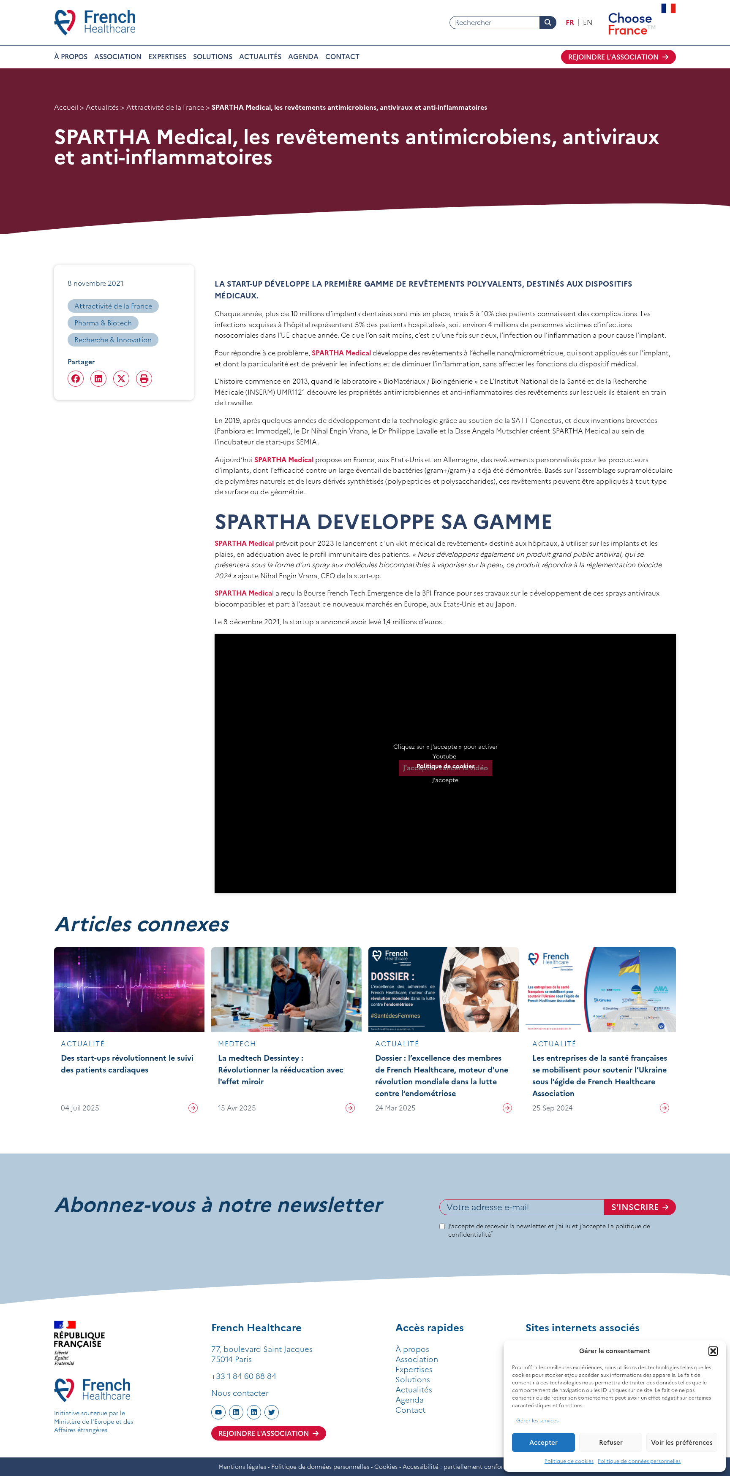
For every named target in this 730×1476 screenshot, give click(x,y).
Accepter (543, 1442)
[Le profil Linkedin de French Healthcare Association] (254, 1412)
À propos (70, 56)
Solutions (212, 56)
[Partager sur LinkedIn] (98, 379)
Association (118, 56)
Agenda (303, 56)
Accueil (66, 107)
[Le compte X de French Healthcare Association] (271, 1412)
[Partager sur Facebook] (76, 379)
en (587, 22)
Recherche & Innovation (113, 340)
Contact (342, 56)
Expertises (167, 56)
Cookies (386, 1467)
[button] (713, 1351)
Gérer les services (537, 1420)
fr (570, 22)
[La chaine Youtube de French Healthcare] (218, 1412)
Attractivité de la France (165, 107)
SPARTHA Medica (243, 593)
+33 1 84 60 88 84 (243, 1376)
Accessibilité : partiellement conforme (457, 1467)
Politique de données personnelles (639, 1461)
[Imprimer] (144, 379)
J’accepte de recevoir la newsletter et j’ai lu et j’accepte (549, 1230)
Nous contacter (240, 1393)
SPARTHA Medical (342, 353)
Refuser (611, 1442)
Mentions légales (242, 1467)
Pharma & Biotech (103, 323)
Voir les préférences (682, 1442)
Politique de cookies (569, 1461)
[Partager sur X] (121, 379)
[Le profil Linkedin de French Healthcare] (236, 1412)
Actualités (260, 56)
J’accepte (445, 780)
